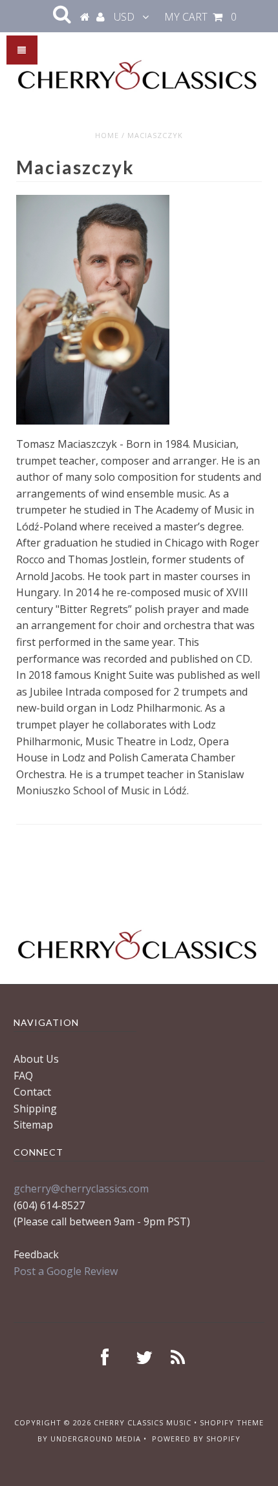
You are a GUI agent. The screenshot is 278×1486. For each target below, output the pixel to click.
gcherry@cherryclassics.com (81, 1188)
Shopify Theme (232, 1422)
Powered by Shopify (196, 1438)
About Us (36, 1059)
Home (107, 135)
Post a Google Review (66, 1271)
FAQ (23, 1076)
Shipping (35, 1108)
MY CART (200, 17)
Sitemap (33, 1125)
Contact (32, 1092)
